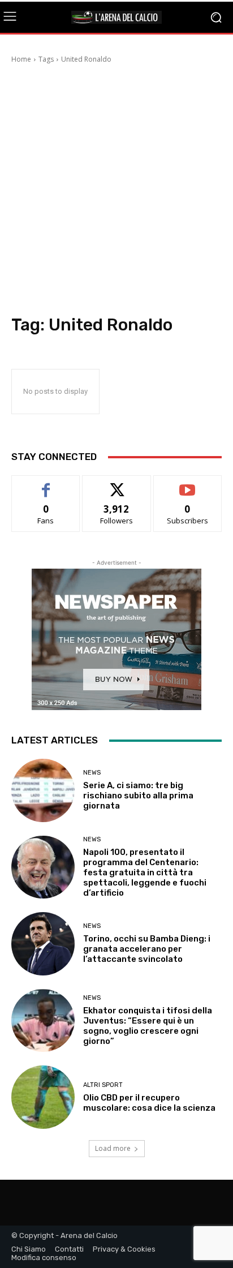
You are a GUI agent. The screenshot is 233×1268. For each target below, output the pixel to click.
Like (46, 484)
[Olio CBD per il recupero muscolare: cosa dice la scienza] (43, 1097)
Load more (113, 1148)
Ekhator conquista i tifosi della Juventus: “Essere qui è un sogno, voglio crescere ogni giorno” (147, 1025)
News (92, 773)
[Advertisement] (116, 192)
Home (21, 59)
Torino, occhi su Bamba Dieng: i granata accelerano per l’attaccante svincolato (146, 949)
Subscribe (187, 484)
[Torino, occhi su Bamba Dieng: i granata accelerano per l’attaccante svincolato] (43, 943)
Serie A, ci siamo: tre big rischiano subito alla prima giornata (138, 795)
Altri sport (103, 1085)
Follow (116, 484)
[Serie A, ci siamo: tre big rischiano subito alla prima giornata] (43, 790)
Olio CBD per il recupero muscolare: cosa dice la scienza (149, 1103)
